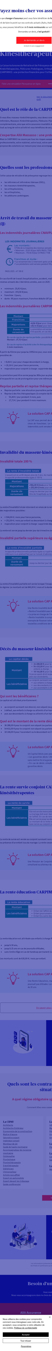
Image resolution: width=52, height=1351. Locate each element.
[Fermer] (48, 1318)
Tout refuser (25, 1340)
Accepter (26, 1334)
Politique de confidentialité (25, 1327)
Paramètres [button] (26, 1346)
